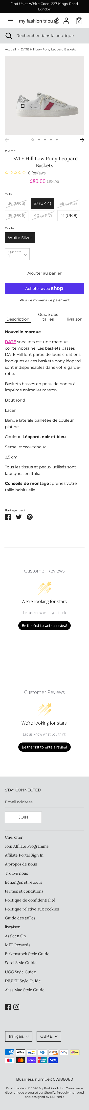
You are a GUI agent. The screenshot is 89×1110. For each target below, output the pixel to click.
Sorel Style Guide (21, 962)
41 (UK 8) (68, 215)
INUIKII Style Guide (23, 980)
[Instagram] (16, 1006)
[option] (44, 95)
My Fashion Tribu (51, 1088)
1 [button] (32, 139)
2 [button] (39, 139)
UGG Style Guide (20, 971)
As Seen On (15, 935)
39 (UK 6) (16, 215)
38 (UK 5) (68, 203)
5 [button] (57, 139)
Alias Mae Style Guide (24, 989)
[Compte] (66, 18)
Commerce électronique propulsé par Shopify (44, 1090)
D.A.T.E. (10, 151)
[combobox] (17, 254)
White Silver (20, 237)
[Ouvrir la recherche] (8, 36)
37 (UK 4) (42, 203)
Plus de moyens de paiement (45, 300)
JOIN (23, 817)
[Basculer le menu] (10, 20)
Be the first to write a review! (44, 625)
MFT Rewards (17, 944)
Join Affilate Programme (27, 846)
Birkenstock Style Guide (27, 953)
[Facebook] (8, 1006)
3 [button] (45, 139)
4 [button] (51, 139)
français (16, 1036)
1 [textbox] (9, 256)
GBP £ (46, 1036)
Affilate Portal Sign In (24, 855)
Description (17, 319)
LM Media (57, 1097)
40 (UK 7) (43, 215)
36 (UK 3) (16, 203)
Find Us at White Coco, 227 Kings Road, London (44, 6)
